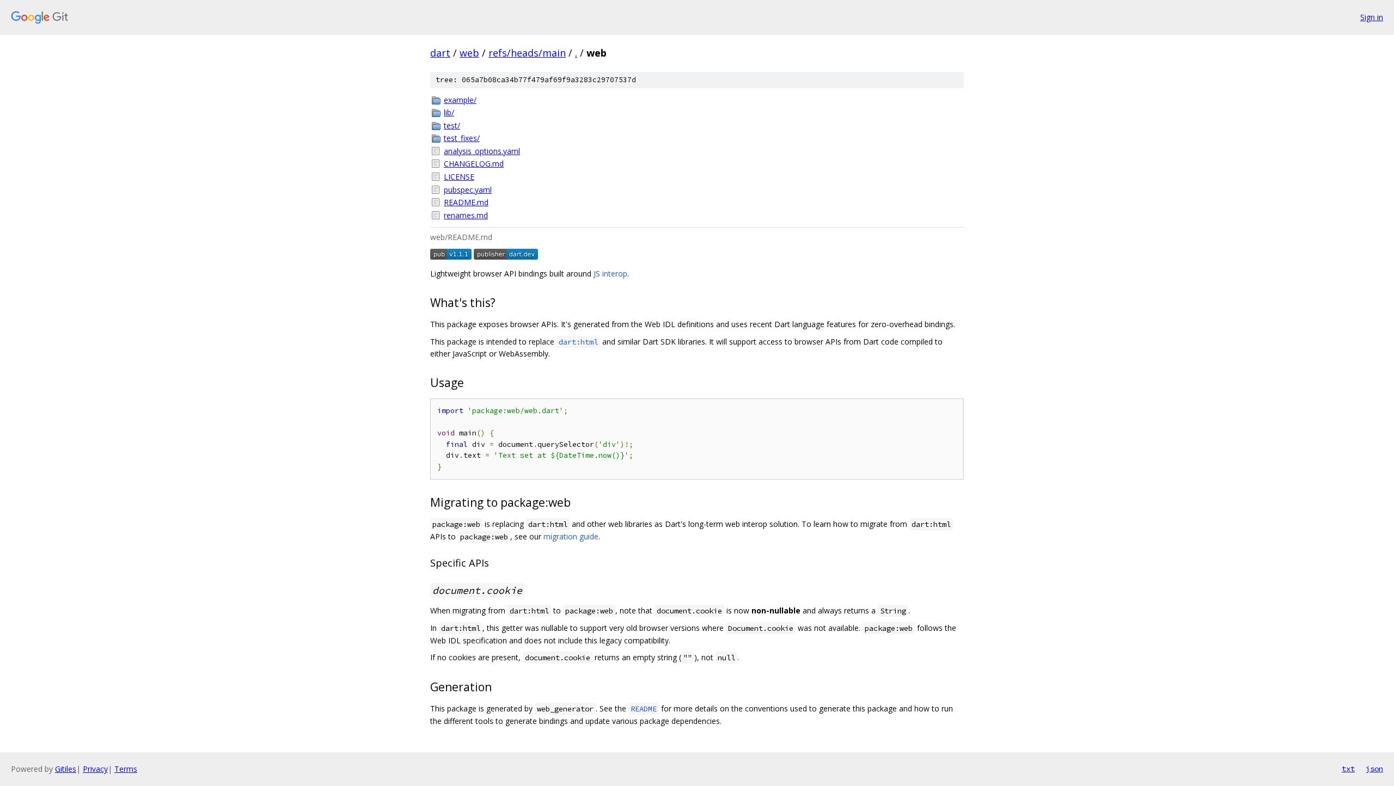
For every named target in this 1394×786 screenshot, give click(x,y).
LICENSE (459, 176)
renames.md (466, 215)
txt (1348, 768)
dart (440, 52)
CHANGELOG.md (474, 163)
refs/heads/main (527, 52)
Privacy (95, 769)
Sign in (1371, 17)
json (1374, 768)
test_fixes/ (462, 138)
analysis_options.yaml (482, 151)
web (469, 52)
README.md (466, 202)
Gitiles (65, 769)
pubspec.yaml (468, 190)
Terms (125, 769)
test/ (452, 125)
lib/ (449, 112)
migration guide (570, 536)
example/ (460, 100)
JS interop (610, 273)
